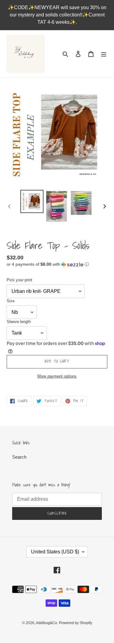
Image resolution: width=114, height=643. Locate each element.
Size (11, 301)
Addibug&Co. (47, 623)
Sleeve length (19, 321)
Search (19, 457)
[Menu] (103, 53)
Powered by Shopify (75, 623)
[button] (48, 264)
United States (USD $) (55, 551)
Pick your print (19, 280)
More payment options (57, 376)
